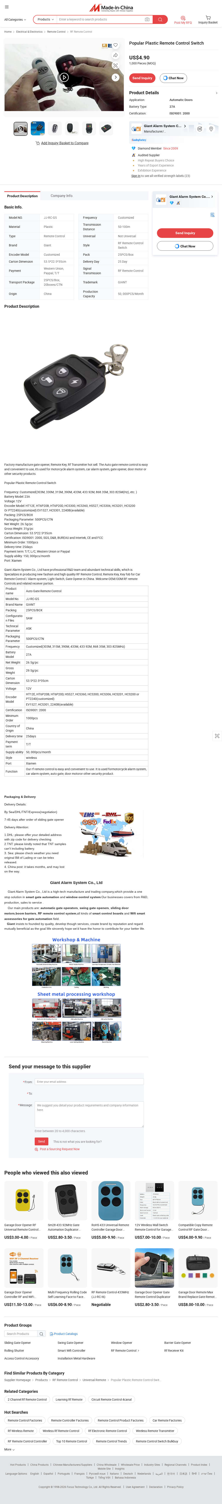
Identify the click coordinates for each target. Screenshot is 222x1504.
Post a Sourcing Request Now (57, 1149)
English (34, 1473)
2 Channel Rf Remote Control (27, 1399)
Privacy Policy (175, 1487)
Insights (119, 1468)
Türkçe (90, 1477)
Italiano (114, 1473)
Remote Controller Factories (70, 1420)
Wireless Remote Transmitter (155, 1431)
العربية (159, 1473)
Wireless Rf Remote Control (61, 1431)
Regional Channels (175, 1464)
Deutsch (128, 1473)
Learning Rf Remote (69, 1399)
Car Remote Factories (167, 1420)
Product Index (199, 1464)
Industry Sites (152, 1464)
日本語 (183, 1473)
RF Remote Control (81, 31)
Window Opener (121, 1343)
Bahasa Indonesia (125, 1477)
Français (79, 1473)
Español (48, 1473)
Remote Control (56, 31)
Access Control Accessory (21, 1358)
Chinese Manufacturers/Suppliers (72, 1464)
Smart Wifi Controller (71, 1350)
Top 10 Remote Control (71, 1441)
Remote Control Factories (25, 1420)
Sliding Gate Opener (17, 1343)
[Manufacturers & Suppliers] (111, 7)
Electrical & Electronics (29, 31)
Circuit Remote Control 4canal (111, 1399)
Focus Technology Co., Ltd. (83, 1487)
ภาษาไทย (206, 1473)
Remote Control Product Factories (121, 1420)
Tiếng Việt (104, 1477)
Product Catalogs (65, 1334)
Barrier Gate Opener (177, 1343)
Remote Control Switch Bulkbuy (157, 1441)
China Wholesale (106, 1464)
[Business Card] (212, 214)
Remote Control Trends (111, 1441)
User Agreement (135, 1487)
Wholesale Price (130, 1464)
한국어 (171, 1473)
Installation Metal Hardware (76, 1358)
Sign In (135, 176)
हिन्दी (194, 1473)
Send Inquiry (142, 78)
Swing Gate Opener (70, 1343)
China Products (39, 1464)
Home (7, 31)
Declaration (156, 1487)
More (8, 1449)
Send (41, 1141)
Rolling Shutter (14, 1350)
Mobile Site (104, 1468)
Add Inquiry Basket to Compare (64, 143)
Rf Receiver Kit (174, 1350)
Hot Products (18, 1464)
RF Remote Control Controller (27, 1441)
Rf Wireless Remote (21, 1431)
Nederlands (144, 1473)
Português (64, 1473)
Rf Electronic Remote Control (107, 1431)
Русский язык (97, 1473)
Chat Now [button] (176, 78)
